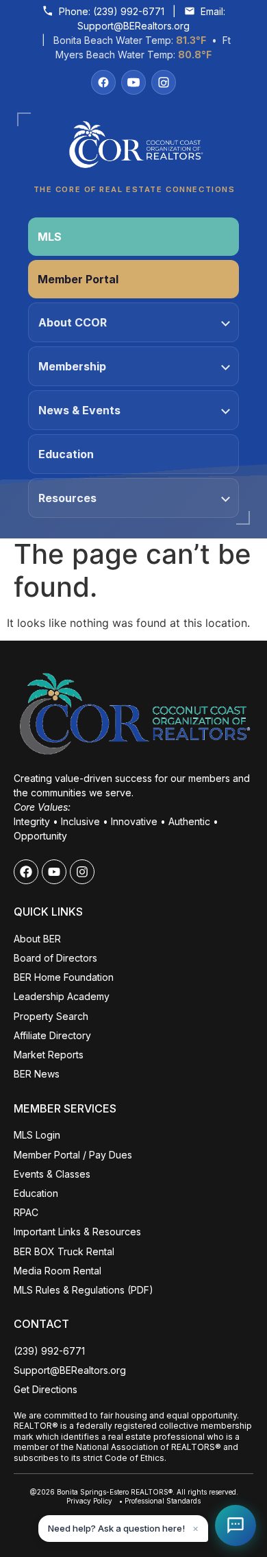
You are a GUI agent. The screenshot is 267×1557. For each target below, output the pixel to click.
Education (66, 454)
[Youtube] (54, 871)
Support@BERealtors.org (133, 26)
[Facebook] (103, 82)
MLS (50, 236)
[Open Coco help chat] (235, 1525)
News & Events (79, 410)
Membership (72, 366)
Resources (67, 498)
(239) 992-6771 (128, 11)
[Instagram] (163, 82)
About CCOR (72, 322)
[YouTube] (133, 82)
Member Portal (78, 279)
